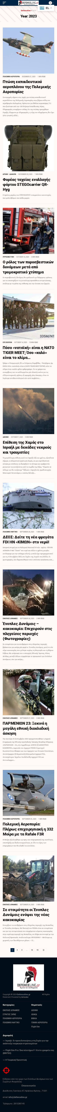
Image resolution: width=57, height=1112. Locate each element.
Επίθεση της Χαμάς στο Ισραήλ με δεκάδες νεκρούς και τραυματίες (27, 447)
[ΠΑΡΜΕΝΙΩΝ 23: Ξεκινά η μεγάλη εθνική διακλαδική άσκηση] (28, 692)
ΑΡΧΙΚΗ (5, 174)
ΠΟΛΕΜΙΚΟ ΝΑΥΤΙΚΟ (10, 532)
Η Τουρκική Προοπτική (16, 1060)
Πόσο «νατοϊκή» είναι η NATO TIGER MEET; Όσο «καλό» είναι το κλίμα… (28, 352)
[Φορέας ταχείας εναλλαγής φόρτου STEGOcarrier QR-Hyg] (28, 148)
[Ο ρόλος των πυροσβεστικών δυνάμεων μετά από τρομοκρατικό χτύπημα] (28, 231)
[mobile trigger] (5, 3)
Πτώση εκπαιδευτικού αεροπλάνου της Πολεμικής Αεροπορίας (27, 86)
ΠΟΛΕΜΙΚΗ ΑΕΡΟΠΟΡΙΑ (11, 77)
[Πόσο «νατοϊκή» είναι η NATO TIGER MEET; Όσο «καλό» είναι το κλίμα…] (28, 316)
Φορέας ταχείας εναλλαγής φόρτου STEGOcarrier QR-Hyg (26, 184)
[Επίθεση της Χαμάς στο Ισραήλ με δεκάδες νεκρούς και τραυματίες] (28, 411)
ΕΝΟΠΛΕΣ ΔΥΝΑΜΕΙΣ (10, 619)
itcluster (25, 997)
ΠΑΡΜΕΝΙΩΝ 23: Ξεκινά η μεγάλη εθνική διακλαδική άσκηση (26, 728)
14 (32, 950)
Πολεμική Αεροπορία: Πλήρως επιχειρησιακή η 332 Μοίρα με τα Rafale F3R (28, 829)
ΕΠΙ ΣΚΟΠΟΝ (7, 342)
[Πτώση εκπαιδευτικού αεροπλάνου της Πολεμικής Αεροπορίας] (28, 50)
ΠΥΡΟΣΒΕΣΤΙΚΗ (8, 257)
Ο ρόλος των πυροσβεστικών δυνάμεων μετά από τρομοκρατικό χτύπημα (28, 267)
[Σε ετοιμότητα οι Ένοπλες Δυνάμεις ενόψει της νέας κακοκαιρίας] (28, 879)
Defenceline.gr (23, 994)
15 (37, 950)
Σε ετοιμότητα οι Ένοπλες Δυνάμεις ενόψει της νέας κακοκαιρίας (26, 914)
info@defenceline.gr (17, 1097)
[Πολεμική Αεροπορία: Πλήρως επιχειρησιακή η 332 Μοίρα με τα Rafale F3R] (28, 793)
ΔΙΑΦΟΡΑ (12, 174)
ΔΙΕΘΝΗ (6, 437)
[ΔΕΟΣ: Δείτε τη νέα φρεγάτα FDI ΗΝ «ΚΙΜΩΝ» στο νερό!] (28, 506)
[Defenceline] (28, 3)
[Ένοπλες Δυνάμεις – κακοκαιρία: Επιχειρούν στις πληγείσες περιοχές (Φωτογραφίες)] (28, 592)
